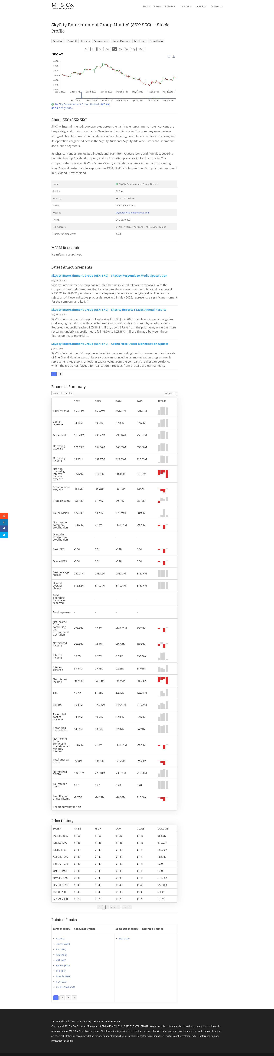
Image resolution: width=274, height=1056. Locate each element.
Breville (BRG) (63, 976)
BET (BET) (61, 970)
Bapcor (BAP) (63, 965)
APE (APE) (61, 949)
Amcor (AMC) (63, 943)
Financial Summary (121, 41)
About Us (201, 6)
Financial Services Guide (107, 1021)
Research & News (163, 6)
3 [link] (111, 907)
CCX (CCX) (61, 981)
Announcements (101, 41)
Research (85, 41)
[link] (99, 907)
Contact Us (217, 6)
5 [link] (118, 907)
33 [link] (125, 907)
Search (146, 6)
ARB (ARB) (61, 954)
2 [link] (107, 907)
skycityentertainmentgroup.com (133, 212)
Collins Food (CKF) (65, 987)
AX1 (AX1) (61, 960)
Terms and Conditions (63, 1021)
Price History (139, 41)
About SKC (72, 41)
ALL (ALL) (60, 938)
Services (184, 6)
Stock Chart (58, 41)
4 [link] (114, 907)
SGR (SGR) (124, 938)
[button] (60, 828)
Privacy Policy (84, 1021)
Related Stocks (156, 41)
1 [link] (103, 907)
